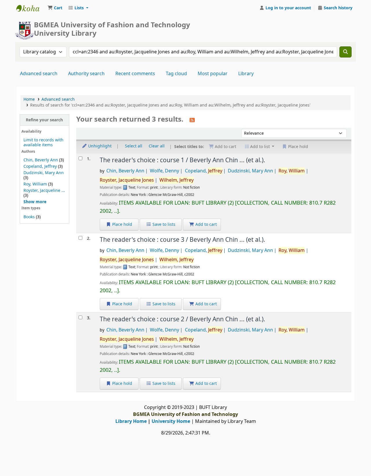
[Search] (345, 51)
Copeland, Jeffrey (40, 166)
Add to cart (205, 224)
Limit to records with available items (43, 142)
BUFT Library (30, 8)
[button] (55, 8)
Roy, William (35, 184)
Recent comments (135, 73)
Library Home (131, 421)
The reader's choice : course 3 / (182, 239)
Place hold (121, 224)
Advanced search (38, 73)
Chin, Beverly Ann (40, 160)
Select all (133, 146)
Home (29, 99)
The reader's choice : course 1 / (182, 160)
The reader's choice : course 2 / (182, 319)
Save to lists (163, 224)
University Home (171, 421)
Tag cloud (176, 73)
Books (29, 217)
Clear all (157, 146)
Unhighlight (99, 146)
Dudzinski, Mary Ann (43, 173)
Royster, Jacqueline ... (44, 190)
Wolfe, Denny (164, 170)
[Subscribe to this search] (192, 119)
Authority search (86, 73)
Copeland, (203, 170)
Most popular (213, 73)
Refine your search (44, 120)
